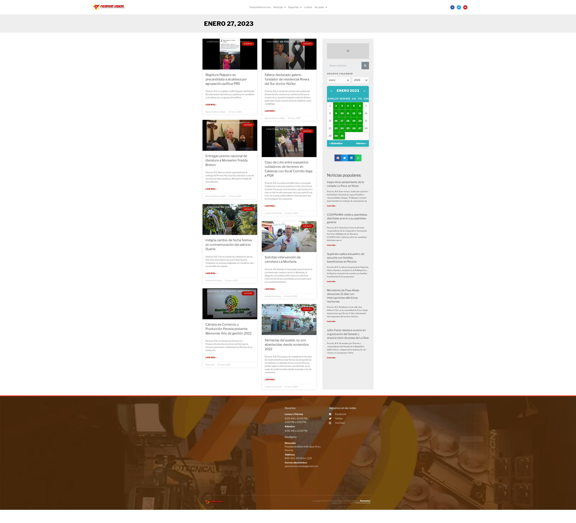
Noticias (278, 7)
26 (354, 128)
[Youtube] (465, 7)
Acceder (319, 7)
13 (359, 113)
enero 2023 (348, 91)
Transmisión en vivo (260, 7)
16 (336, 120)
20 (360, 120)
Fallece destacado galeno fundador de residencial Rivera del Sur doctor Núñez (287, 79)
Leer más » (211, 105)
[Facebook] (452, 7)
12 (353, 113)
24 (342, 128)
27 (360, 128)
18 (347, 120)
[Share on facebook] (337, 158)
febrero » (361, 143)
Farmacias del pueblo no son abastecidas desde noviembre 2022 (287, 344)
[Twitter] (459, 7)
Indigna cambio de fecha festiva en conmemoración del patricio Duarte (229, 244)
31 (342, 135)
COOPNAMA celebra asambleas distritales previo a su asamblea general (347, 218)
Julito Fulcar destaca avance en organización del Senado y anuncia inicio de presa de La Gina (348, 334)
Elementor (365, 501)
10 (342, 113)
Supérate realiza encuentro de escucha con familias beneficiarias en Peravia (345, 257)
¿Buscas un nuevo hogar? (350, 503)
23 (336, 128)
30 (336, 135)
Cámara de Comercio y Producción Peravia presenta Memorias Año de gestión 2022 (228, 329)
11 (348, 113)
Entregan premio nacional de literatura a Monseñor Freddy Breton (227, 160)
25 (348, 128)
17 (342, 120)
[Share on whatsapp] (358, 158)
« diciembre (335, 143)
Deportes (293, 7)
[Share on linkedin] (351, 158)
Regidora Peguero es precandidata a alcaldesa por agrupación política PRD (226, 79)
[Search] (365, 65)
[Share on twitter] (344, 158)
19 (353, 120)
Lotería (308, 7)
